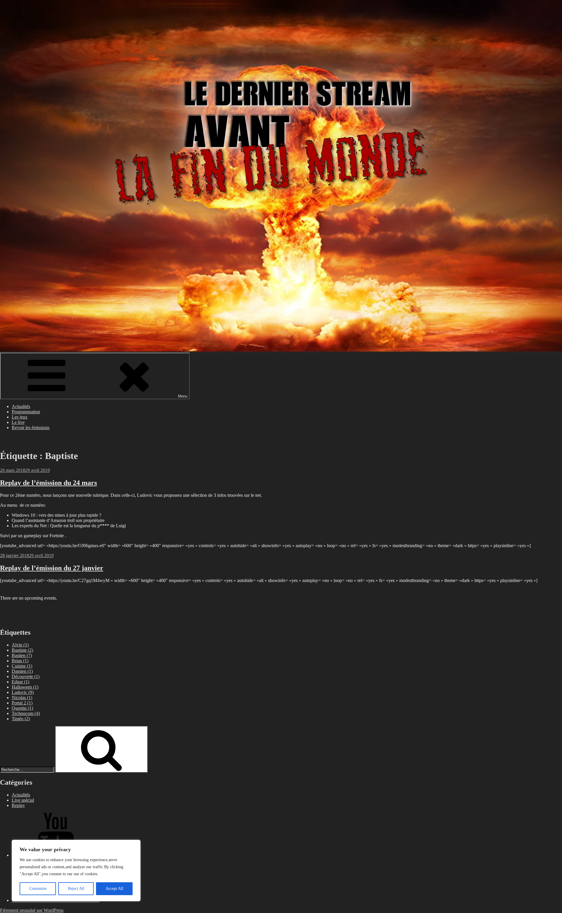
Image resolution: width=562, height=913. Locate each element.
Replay (18, 805)
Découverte (26, 676)
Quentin (22, 708)
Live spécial (23, 800)
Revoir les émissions (30, 427)
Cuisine (22, 665)
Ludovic (23, 692)
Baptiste (22, 650)
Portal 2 (22, 702)
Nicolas (22, 697)
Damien (22, 671)
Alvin (20, 644)
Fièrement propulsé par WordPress (32, 910)
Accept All (114, 888)
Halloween (25, 687)
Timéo (21, 718)
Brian (20, 660)
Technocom (26, 713)
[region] (76, 870)
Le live (18, 422)
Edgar (20, 681)
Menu (182, 396)
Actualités (21, 406)
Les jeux (20, 416)
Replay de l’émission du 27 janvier (51, 568)
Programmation (26, 411)
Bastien (22, 655)
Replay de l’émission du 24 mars (48, 483)
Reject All (76, 888)
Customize (38, 888)
